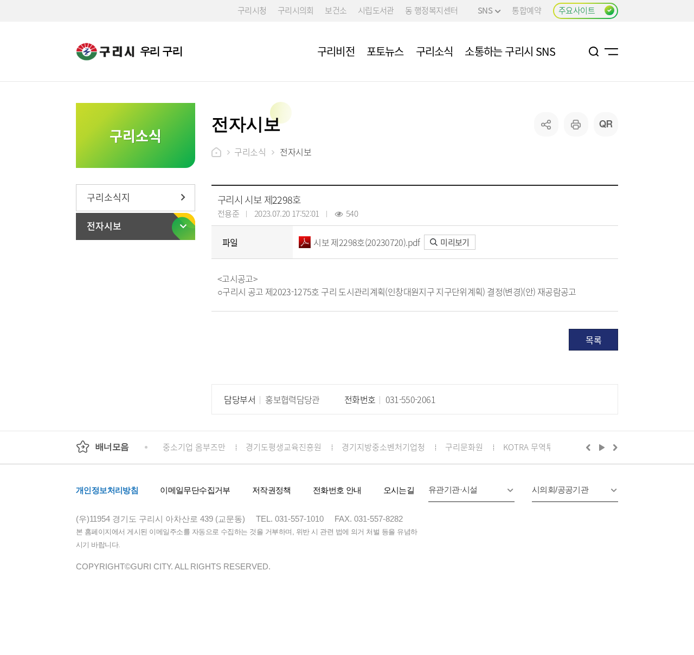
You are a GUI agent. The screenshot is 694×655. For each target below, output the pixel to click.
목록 (593, 339)
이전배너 (590, 446)
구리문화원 (464, 446)
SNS (485, 10)
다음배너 (613, 446)
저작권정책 (271, 490)
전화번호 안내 (337, 490)
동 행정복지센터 (431, 10)
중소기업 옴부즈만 (194, 446)
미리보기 (454, 242)
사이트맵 (611, 51)
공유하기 (546, 124)
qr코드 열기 (606, 124)
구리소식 (250, 151)
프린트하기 (576, 124)
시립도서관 (376, 10)
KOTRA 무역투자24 (536, 446)
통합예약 (526, 10)
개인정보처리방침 (107, 490)
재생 (602, 446)
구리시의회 (296, 10)
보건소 (335, 10)
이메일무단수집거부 (195, 490)
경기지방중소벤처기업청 (383, 446)
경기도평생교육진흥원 (284, 446)
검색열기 (594, 51)
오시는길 (399, 490)
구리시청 (252, 10)
